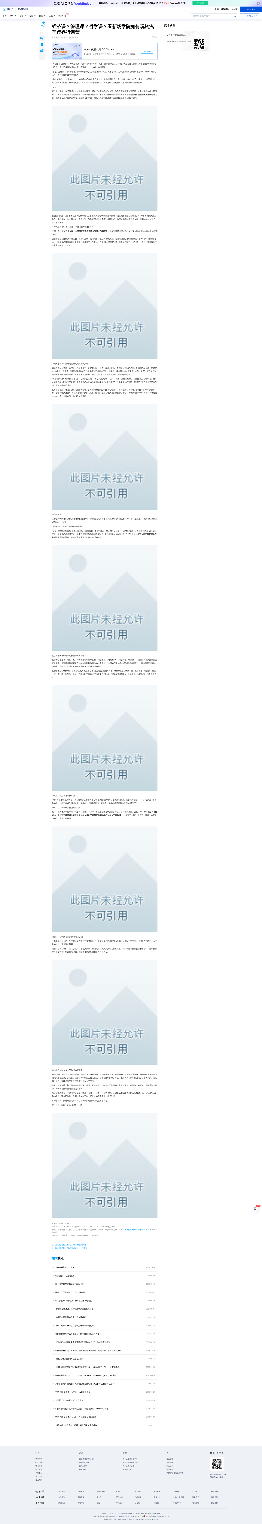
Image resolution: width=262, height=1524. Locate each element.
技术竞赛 (82, 1469)
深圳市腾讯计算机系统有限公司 (104, 1516)
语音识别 (214, 1497)
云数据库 (157, 1491)
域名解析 (176, 1491)
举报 (155, 37)
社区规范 (169, 1459)
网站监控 (195, 1503)
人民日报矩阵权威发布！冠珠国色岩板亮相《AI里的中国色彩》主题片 (84, 1383)
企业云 (99, 1497)
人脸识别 (61, 1497)
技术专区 (38, 1480)
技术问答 (38, 1462)
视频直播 (214, 1491)
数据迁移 (214, 1503)
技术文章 (38, 1459)
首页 (5, 15)
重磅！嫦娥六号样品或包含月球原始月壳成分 (74, 1325)
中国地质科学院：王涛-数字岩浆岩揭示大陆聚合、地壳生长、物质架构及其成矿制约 (89, 1350)
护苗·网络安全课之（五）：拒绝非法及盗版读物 (75, 1416)
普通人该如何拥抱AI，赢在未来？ (69, 1358)
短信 (98, 1503)
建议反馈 (225, 9)
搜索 (234, 16)
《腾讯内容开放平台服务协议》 (136, 1229)
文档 (217, 9)
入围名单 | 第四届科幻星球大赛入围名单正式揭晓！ (77, 1425)
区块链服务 (101, 1491)
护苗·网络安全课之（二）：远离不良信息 (72, 1392)
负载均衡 (81, 1503)
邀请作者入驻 (84, 1462)
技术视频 (38, 1469)
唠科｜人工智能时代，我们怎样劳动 (70, 1292)
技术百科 (38, 1476)
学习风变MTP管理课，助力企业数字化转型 (73, 1300)
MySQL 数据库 (178, 1497)
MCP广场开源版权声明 (174, 1473)
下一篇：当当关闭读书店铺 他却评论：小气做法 (69, 1248)
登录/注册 (251, 9)
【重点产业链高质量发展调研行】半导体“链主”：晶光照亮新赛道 (82, 1342)
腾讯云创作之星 (128, 1466)
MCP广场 (62, 15)
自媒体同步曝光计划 (86, 1459)
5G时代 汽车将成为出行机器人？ (69, 1400)
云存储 (194, 1491)
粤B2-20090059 (137, 1516)
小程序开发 (177, 1503)
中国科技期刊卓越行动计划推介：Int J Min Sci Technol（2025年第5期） (86, 1375)
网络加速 (138, 1491)
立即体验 (147, 51)
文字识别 (119, 1503)
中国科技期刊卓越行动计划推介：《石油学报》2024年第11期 (81, 1408)
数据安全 (61, 1503)
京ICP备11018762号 (150, 1519)
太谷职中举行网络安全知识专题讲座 (70, 1317)
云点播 (137, 1503)
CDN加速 (119, 1497)
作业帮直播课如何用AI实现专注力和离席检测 (74, 1308)
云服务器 (81, 1491)
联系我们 (169, 1466)
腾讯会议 (81, 1497)
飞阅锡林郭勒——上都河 (65, 1267)
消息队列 (119, 1491)
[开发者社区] (23, 9)
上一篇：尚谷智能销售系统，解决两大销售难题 (69, 1244)
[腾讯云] (8, 9)
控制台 (234, 9)
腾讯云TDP (127, 1469)
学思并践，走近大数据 (65, 1275)
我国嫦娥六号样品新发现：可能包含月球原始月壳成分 (78, 1333)
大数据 (156, 1503)
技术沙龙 (38, 1466)
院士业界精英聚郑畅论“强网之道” (69, 1284)
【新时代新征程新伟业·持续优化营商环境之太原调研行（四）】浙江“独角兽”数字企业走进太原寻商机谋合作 (89, 1367)
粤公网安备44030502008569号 (157, 1516)
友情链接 (169, 1469)
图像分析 (157, 1497)
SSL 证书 (195, 1497)
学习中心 (38, 1473)
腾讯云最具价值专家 (130, 1459)
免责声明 (169, 1462)
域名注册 (61, 1491)
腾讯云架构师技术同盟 (131, 1462)
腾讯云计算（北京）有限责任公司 (116, 1519)
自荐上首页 (83, 1466)
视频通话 (138, 1497)
